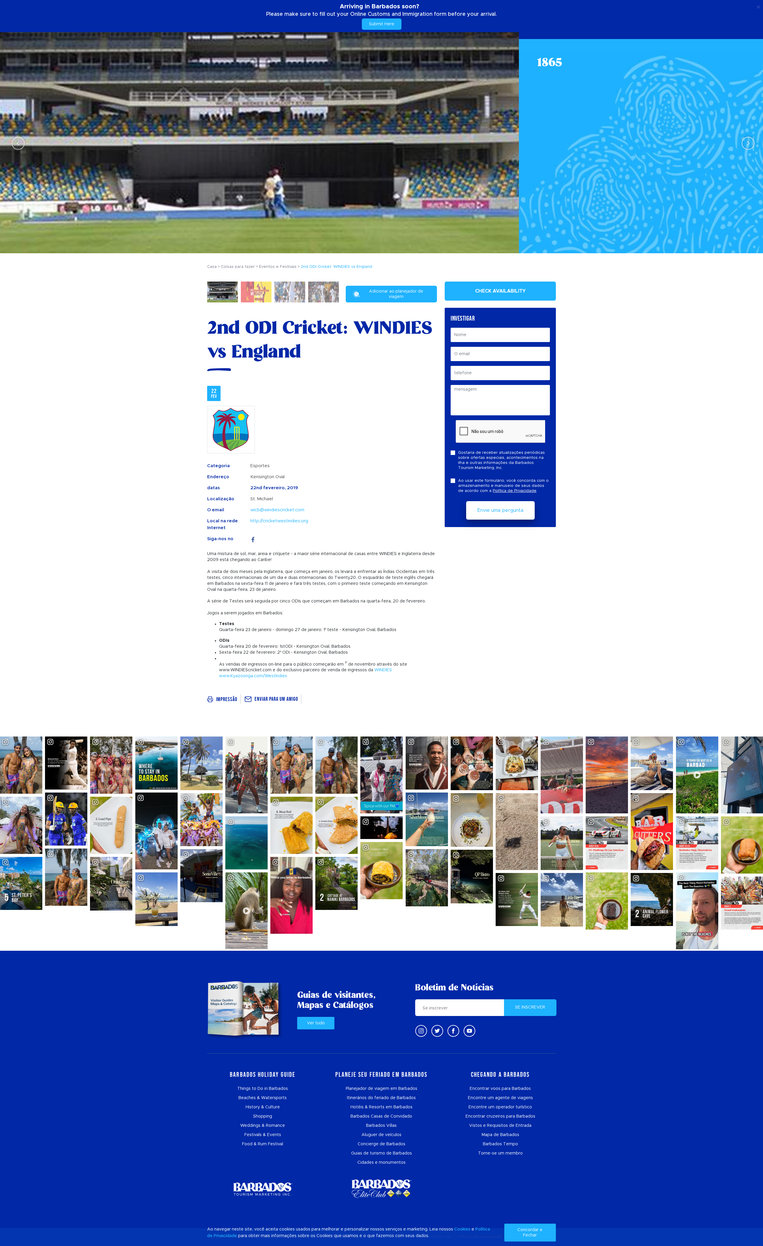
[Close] (758, 6)
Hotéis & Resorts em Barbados (381, 1107)
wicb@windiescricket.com (277, 510)
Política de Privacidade (514, 491)
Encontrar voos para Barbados (500, 1089)
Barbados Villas (381, 1126)
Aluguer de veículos (381, 1135)
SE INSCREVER (530, 1007)
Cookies (462, 1229)
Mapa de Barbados (500, 1135)
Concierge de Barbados (381, 1144)
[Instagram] (421, 1031)
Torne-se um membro (500, 1153)
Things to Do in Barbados (262, 1089)
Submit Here (381, 24)
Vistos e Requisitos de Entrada (500, 1126)
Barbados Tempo (500, 1144)
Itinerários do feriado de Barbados (381, 1098)
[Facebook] (253, 538)
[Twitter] (437, 1031)
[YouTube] (469, 1031)
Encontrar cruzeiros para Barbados (500, 1116)
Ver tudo (316, 1023)
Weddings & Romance (262, 1126)
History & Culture (263, 1107)
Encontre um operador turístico (500, 1107)
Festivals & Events (262, 1135)
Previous (17, 143)
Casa (212, 267)
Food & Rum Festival (262, 1144)
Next (746, 143)
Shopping (262, 1116)
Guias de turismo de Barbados (381, 1153)
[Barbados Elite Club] (381, 1189)
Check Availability (500, 291)
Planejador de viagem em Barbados (381, 1089)
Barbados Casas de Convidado (381, 1116)
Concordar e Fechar (529, 1232)
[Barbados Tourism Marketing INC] (262, 1189)
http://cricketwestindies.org (279, 521)
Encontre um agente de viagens (500, 1098)
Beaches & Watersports (262, 1098)
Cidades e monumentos (381, 1162)
